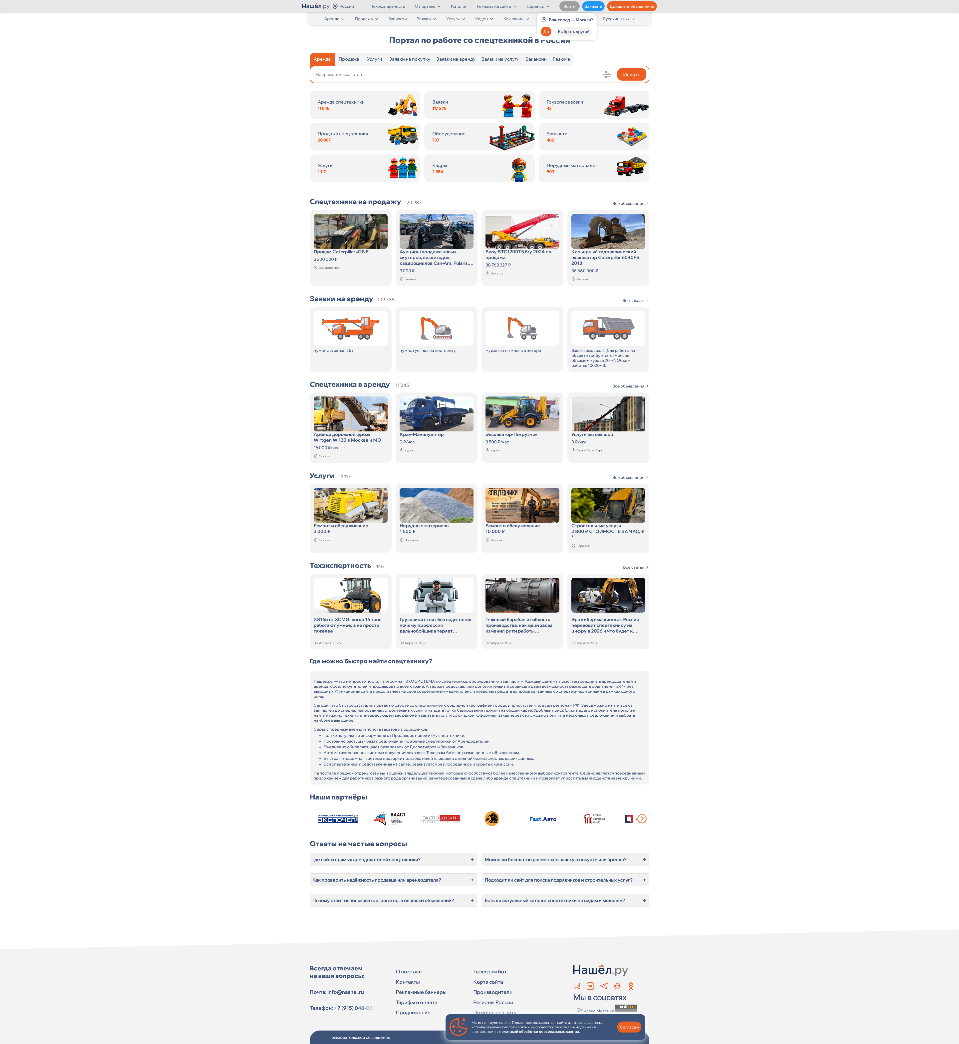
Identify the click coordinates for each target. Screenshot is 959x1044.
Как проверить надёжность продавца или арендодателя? (393, 880)
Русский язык (616, 18)
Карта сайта (488, 982)
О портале (425, 6)
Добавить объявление (632, 6)
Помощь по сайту (494, 1012)
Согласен (629, 1027)
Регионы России (493, 1002)
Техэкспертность (388, 6)
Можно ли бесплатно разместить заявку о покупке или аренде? (566, 859)
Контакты (408, 982)
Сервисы (535, 6)
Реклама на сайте (494, 6)
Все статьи (633, 567)
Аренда (331, 18)
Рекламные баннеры (421, 992)
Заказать (593, 6)
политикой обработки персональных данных (539, 1031)
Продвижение (413, 1012)
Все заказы (633, 300)
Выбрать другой (574, 31)
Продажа (364, 18)
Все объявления (628, 203)
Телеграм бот (490, 971)
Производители (492, 992)
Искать (631, 74)
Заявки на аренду (456, 59)
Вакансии (536, 59)
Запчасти (397, 18)
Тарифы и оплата (416, 1002)
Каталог (459, 6)
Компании (513, 18)
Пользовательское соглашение (359, 1037)
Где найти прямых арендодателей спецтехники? (393, 859)
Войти (569, 6)
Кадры (481, 18)
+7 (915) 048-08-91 (357, 1008)
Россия (347, 6)
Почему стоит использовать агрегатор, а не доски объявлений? (393, 900)
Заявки (424, 18)
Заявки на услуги (500, 59)
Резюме (561, 59)
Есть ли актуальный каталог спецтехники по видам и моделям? (566, 900)
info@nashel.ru (345, 992)
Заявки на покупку (409, 59)
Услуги (453, 18)
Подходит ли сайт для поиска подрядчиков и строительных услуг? (566, 880)
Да (546, 31)
